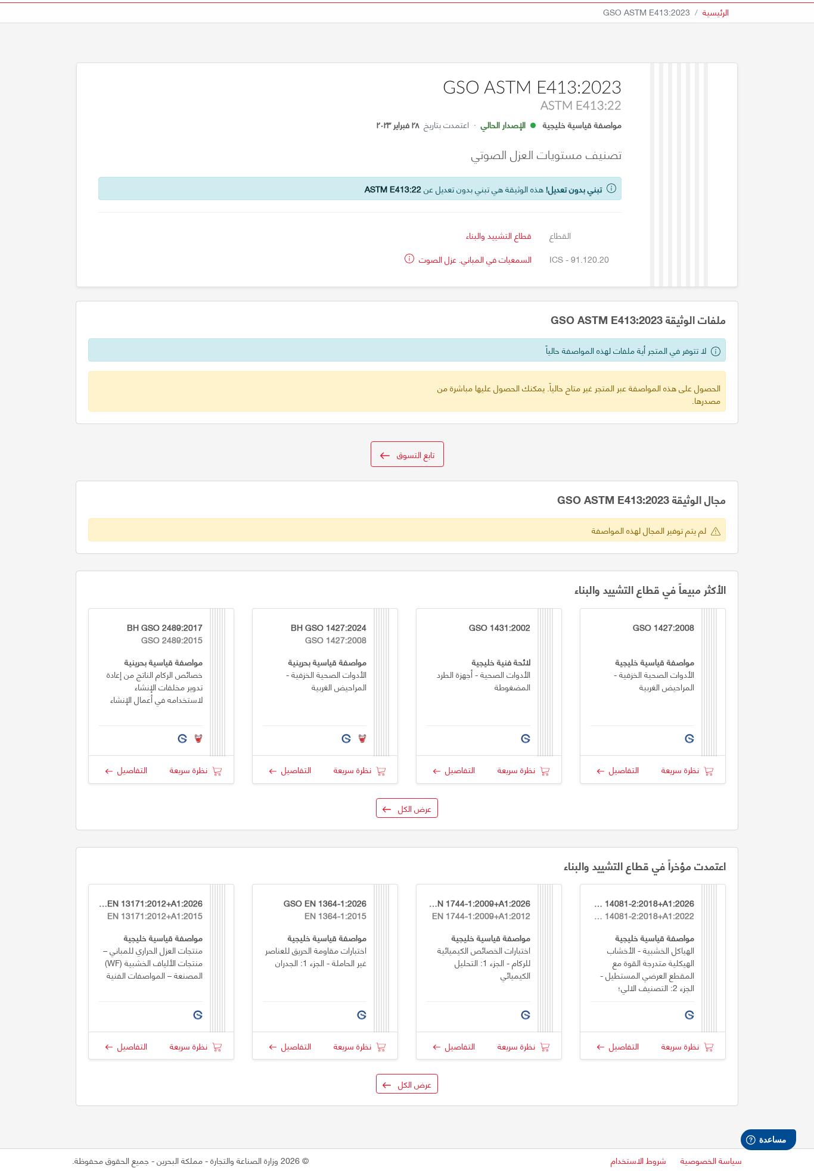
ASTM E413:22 (393, 188)
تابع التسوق (412, 454)
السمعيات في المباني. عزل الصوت (474, 258)
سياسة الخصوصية (711, 1160)
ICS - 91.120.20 (579, 258)
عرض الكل (411, 808)
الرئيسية (716, 11)
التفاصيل (621, 769)
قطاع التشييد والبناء (499, 235)
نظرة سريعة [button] (682, 769)
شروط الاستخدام (638, 1160)
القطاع (560, 235)
